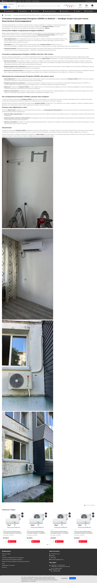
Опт (23, 1)
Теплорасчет (28, 1)
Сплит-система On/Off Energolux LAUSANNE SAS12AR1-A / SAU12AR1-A (59, 532)
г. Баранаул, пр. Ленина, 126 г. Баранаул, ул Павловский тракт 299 (60, 566)
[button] (2, 527)
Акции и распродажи (50, 11)
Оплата (19, 1)
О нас (10, 1)
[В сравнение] (22, 516)
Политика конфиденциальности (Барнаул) (13, 557)
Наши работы (65, 11)
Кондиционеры (10, 11)
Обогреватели (23, 11)
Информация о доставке (8, 565)
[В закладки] (22, 514)
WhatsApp (53, 557)
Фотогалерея (89, 11)
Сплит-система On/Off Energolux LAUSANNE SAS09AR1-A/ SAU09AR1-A (83, 532)
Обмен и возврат (6, 553)
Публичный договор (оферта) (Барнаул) (12, 559)
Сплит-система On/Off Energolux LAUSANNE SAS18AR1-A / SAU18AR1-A (36, 532)
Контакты (4, 567)
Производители (35, 1)
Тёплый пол (36, 11)
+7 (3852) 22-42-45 (69, 5)
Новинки (78, 11)
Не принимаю (64, 578)
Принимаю (72, 578)
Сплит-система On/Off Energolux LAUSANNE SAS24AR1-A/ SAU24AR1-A (12, 532)
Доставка (15, 1)
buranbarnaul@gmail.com (57, 559)
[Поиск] (58, 6)
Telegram (53, 555)
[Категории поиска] (18, 6)
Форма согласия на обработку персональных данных (15, 561)
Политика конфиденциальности (44, 581)
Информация (6, 551)
